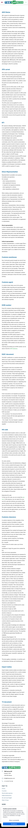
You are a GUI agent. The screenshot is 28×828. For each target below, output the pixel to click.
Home (3, 788)
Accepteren (14, 824)
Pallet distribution (6, 795)
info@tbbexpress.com (9, 778)
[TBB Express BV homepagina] (14, 2)
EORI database (13, 348)
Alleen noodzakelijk (14, 820)
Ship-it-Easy (5, 800)
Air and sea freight (7, 798)
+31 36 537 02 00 (8, 781)
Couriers (4, 791)
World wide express (7, 793)
